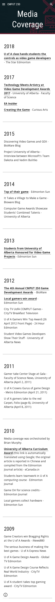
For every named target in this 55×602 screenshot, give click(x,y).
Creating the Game (17, 109)
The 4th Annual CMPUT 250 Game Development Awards (26, 290)
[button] (3, 4)
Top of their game (16, 192)
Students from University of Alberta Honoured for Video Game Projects (27, 252)
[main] (27, 19)
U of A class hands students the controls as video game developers (27, 56)
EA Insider (10, 103)
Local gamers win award (20, 298)
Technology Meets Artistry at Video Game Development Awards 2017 (27, 89)
